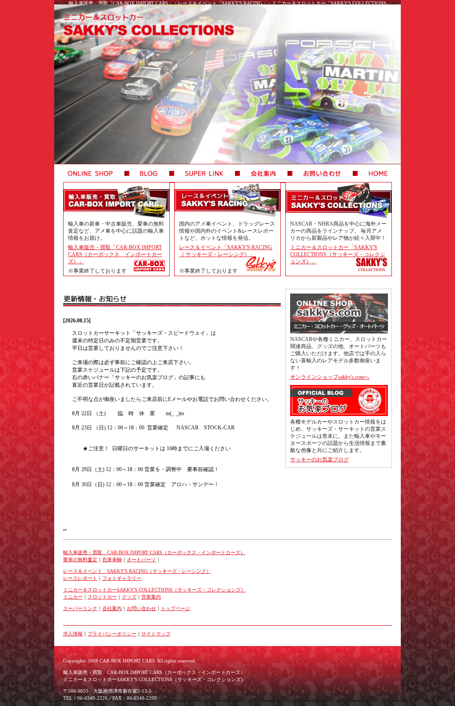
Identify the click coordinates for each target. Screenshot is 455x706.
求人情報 (73, 633)
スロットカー (102, 596)
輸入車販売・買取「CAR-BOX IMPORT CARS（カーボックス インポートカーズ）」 (115, 254)
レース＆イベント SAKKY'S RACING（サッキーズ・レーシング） (137, 571)
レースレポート (80, 578)
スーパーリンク (80, 608)
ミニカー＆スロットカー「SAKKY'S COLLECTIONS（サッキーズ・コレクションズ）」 (337, 254)
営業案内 (151, 596)
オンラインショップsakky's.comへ (329, 377)
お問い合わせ (141, 608)
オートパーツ (141, 559)
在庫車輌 (112, 559)
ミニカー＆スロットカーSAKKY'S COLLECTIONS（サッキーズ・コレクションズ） (154, 589)
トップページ (175, 608)
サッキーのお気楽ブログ (319, 459)
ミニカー (73, 596)
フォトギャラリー (121, 578)
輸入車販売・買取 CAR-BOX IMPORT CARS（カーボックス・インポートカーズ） (154, 552)
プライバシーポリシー (112, 633)
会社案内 (112, 608)
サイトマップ (156, 633)
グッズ (129, 596)
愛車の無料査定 (80, 559)
